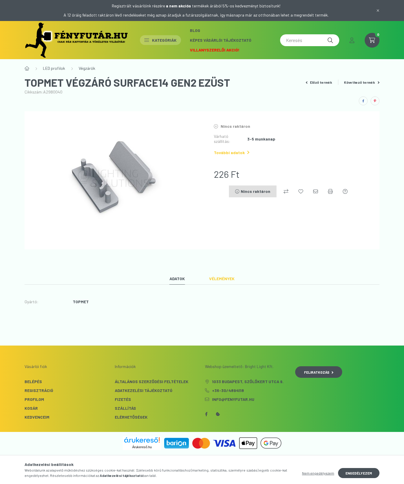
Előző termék (320, 82)
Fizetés (123, 399)
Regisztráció (39, 390)
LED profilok (54, 68)
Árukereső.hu (142, 447)
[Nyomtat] (330, 191)
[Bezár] (378, 10)
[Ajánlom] (315, 191)
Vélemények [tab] (222, 278)
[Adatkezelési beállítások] (218, 414)
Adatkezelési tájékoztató (143, 390)
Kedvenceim (37, 417)
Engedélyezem (358, 473)
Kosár (31, 408)
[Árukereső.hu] (142, 440)
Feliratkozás (316, 372)
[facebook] (363, 100)
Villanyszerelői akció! (215, 49)
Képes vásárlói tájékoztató (220, 40)
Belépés (33, 381)
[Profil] (352, 40)
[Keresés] (330, 40)
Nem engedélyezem (318, 473)
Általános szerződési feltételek (151, 381)
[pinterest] (375, 100)
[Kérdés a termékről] (345, 191)
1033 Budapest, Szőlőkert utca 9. (248, 381)
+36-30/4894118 (228, 390)
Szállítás (125, 408)
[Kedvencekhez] (301, 191)
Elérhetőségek (131, 417)
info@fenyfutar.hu (233, 399)
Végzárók (87, 68)
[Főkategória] (27, 68)
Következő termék (360, 82)
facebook (206, 414)
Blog (195, 30)
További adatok (229, 152)
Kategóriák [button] (164, 40)
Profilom (34, 399)
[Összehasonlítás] (286, 191)
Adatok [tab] (177, 278)
